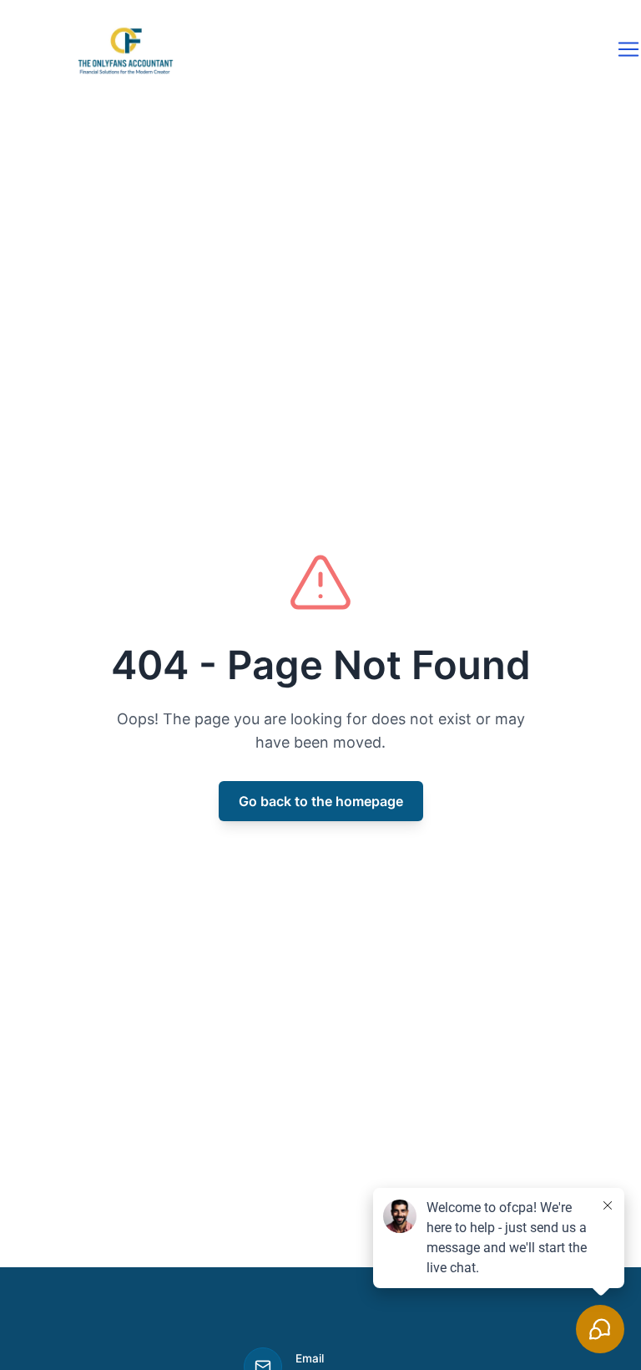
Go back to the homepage (321, 801)
